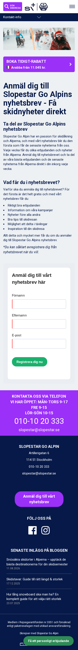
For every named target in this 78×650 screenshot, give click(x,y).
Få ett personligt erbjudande (48, 641)
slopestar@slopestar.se (39, 429)
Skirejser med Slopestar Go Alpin (39, 633)
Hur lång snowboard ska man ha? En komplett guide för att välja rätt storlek (33, 598)
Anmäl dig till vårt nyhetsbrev (39, 499)
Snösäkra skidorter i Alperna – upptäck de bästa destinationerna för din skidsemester (37, 564)
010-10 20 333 (39, 421)
